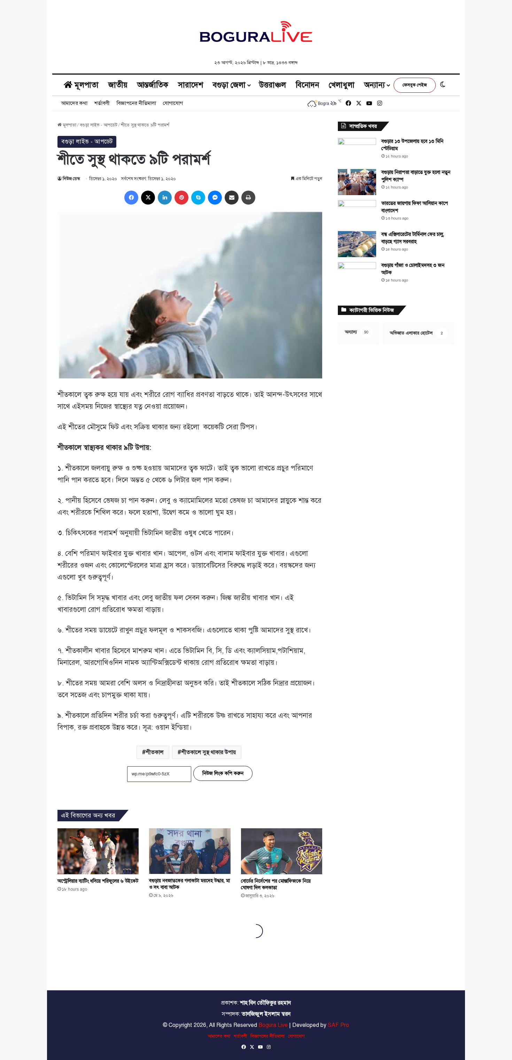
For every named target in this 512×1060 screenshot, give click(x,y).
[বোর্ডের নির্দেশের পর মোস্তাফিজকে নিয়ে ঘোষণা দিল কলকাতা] (281, 851)
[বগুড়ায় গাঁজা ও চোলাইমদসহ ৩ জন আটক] (357, 275)
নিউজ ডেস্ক (71, 178)
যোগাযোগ (173, 103)
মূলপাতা (85, 85)
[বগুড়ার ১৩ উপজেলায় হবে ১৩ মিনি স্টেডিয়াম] (357, 151)
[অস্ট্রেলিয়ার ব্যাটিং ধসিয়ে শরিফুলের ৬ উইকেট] (98, 851)
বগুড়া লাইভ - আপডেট (98, 125)
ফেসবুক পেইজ (415, 85)
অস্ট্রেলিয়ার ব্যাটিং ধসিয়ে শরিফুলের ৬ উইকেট (97, 881)
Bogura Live (273, 1025)
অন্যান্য (374, 85)
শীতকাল (155, 752)
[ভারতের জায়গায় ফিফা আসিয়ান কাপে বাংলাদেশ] (357, 213)
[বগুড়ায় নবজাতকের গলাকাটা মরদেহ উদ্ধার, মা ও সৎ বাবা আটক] (189, 851)
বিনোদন (307, 85)
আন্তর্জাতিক (152, 85)
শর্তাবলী (102, 103)
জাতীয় (117, 85)
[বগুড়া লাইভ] (256, 31)
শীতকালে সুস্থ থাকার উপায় (208, 752)
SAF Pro (338, 1025)
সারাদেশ (190, 85)
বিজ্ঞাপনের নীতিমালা (136, 103)
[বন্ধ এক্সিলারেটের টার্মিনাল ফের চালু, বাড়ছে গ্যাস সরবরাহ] (357, 244)
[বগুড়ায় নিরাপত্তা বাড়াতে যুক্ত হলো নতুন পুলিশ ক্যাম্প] (357, 182)
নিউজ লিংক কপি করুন (222, 773)
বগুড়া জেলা (229, 85)
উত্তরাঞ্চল (272, 85)
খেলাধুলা (342, 85)
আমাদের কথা (74, 103)
